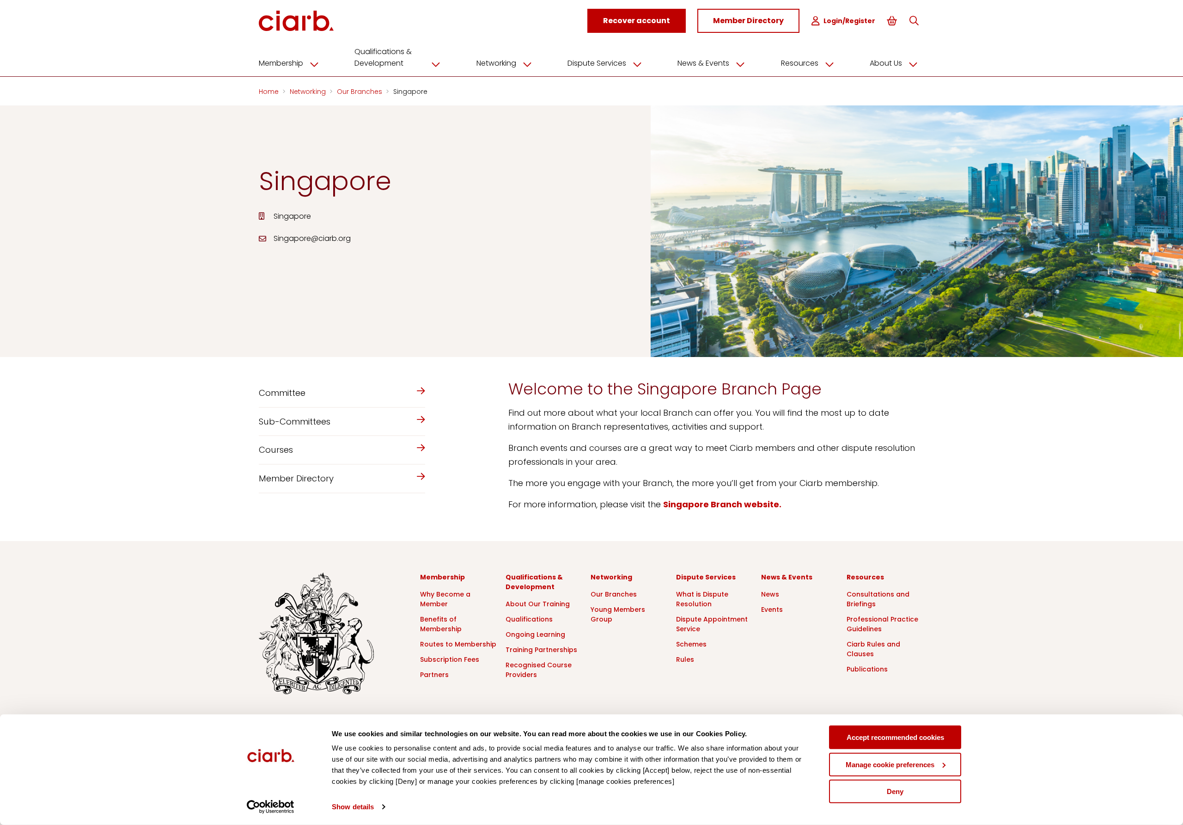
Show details (353, 807)
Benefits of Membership (441, 624)
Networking (496, 63)
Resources (799, 63)
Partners (434, 674)
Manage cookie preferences (890, 764)
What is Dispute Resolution (702, 599)
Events (772, 609)
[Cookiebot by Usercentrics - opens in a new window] (270, 807)
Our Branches (360, 91)
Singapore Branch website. (722, 504)
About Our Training (538, 604)
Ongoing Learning (535, 634)
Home (270, 91)
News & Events (703, 63)
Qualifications (529, 619)
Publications (867, 669)
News (770, 594)
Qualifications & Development (383, 57)
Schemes (691, 644)
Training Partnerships (541, 649)
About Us (886, 63)
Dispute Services (596, 63)
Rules (685, 659)
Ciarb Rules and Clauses (873, 649)
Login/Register (849, 20)
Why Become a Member (445, 599)
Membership (281, 63)
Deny (895, 791)
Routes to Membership (458, 644)
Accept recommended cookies (895, 737)
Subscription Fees (449, 659)
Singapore (410, 91)
